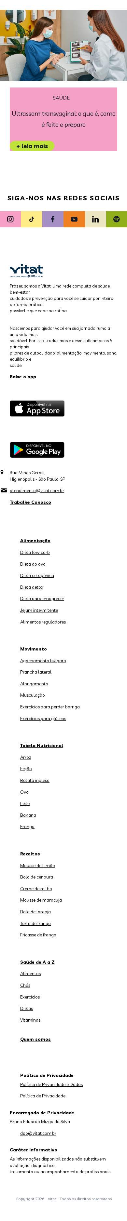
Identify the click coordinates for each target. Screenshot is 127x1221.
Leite (25, 803)
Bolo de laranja (35, 912)
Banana (28, 815)
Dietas (26, 1008)
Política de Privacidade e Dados (51, 1084)
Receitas (30, 854)
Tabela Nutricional (41, 745)
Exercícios (30, 997)
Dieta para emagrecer (42, 598)
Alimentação (35, 540)
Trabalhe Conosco (30, 502)
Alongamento (34, 684)
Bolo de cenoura (36, 877)
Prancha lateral (35, 672)
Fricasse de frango (38, 935)
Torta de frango (35, 923)
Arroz (25, 757)
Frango (27, 826)
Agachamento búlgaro (43, 661)
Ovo (24, 792)
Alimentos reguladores (43, 622)
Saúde (61, 98)
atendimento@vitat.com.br (37, 490)
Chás (25, 985)
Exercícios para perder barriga (50, 707)
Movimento (33, 649)
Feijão (26, 769)
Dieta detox (31, 587)
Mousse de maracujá (41, 900)
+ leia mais (32, 146)
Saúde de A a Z (37, 962)
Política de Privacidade (42, 1096)
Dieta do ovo (33, 564)
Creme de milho (36, 889)
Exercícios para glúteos (43, 718)
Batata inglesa (34, 780)
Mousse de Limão (37, 865)
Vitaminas (30, 1020)
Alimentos (30, 973)
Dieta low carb (35, 552)
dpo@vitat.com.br (38, 1133)
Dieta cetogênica (37, 575)
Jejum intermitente (39, 610)
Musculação (32, 695)
